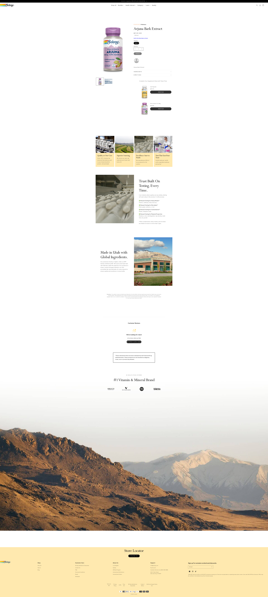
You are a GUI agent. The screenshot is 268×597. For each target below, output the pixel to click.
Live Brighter (116, 565)
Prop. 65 (124, 585)
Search (39, 567)
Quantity (136, 46)
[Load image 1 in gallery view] (100, 82)
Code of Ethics (142, 585)
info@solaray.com (154, 565)
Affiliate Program (117, 569)
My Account (153, 567)
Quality (114, 567)
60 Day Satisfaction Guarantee (82, 565)
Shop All (39, 565)
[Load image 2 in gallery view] (108, 82)
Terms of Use (109, 585)
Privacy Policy (115, 585)
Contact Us (77, 567)
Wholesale (77, 576)
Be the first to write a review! (134, 342)
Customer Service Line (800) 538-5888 (159, 569)
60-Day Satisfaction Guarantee (132, 585)
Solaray (135, 594)
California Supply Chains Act (151, 585)
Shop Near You (134, 555)
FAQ (76, 569)
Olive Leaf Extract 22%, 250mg (155, 103)
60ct (136, 43)
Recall (76, 574)
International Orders (117, 574)
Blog (39, 569)
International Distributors (118, 572)
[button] (121, 5)
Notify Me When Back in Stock (141, 38)
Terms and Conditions (80, 572)
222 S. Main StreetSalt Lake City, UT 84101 (155, 573)
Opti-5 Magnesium (153, 86)
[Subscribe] (211, 566)
